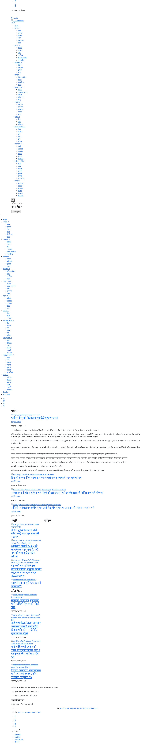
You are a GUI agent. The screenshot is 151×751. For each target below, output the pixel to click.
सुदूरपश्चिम (21, 178)
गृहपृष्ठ (16, 25)
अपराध (20, 90)
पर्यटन (19, 136)
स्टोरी (16, 117)
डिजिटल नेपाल (19, 126)
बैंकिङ (19, 80)
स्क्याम (20, 94)
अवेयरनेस (21, 97)
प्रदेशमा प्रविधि (19, 161)
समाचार (20, 33)
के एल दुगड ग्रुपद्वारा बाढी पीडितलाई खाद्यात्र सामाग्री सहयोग (25, 533)
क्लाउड (20, 154)
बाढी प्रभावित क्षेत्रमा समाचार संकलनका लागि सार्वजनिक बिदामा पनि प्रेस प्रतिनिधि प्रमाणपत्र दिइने (26, 628)
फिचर (19, 119)
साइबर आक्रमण (22, 92)
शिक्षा (19, 129)
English (75, 15)
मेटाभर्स (20, 156)
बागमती (20, 168)
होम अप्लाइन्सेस (22, 57)
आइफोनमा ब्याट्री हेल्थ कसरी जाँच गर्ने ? (26, 584)
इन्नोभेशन (20, 107)
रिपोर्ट (19, 122)
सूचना (19, 30)
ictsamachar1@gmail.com (70, 708)
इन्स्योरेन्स (21, 82)
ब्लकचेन (20, 151)
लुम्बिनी (20, 173)
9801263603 (36, 712)
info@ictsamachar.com (88, 708)
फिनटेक (17, 75)
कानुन (19, 72)
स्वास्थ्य (20, 131)
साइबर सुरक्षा (18, 87)
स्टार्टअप (17, 102)
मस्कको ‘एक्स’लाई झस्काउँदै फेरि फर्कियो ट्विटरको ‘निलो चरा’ (25, 603)
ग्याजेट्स (17, 45)
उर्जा (19, 139)
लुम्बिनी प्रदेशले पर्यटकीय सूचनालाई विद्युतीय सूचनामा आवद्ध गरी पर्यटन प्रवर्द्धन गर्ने (52, 508)
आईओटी (20, 149)
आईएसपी (20, 67)
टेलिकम (20, 65)
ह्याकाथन (20, 188)
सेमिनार (20, 186)
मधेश (19, 166)
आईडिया (20, 104)
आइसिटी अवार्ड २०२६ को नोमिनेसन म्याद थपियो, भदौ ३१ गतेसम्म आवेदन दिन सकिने (24, 551)
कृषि (19, 134)
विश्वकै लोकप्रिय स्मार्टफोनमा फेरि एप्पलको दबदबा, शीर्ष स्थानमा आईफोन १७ (26, 673)
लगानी (20, 112)
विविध (19, 43)
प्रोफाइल (20, 109)
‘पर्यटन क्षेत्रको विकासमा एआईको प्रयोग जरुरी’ (34, 418)
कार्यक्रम (20, 196)
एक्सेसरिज (21, 60)
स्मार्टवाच (20, 55)
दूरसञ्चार (18, 62)
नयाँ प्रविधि (18, 144)
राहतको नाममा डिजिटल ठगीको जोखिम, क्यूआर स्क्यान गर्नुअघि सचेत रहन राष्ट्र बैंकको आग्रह (26, 570)
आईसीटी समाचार (16, 422)
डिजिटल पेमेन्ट (22, 77)
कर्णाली (20, 176)
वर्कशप (20, 191)
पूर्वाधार (20, 70)
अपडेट (17, 28)
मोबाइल (20, 48)
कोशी (19, 163)
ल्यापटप (20, 50)
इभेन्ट (16, 181)
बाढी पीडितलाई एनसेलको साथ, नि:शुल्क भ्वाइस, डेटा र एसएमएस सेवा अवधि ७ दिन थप (25, 652)
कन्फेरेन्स (20, 183)
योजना (20, 35)
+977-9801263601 (24, 712)
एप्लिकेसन (21, 40)
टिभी (19, 53)
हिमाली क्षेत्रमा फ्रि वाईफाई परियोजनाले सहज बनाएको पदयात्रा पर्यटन (46, 477)
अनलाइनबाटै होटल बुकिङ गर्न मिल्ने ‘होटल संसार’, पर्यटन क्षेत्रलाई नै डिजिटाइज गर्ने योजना (57, 492)
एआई (19, 146)
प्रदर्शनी (20, 193)
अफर (19, 38)
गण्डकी (20, 171)
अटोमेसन (20, 159)
